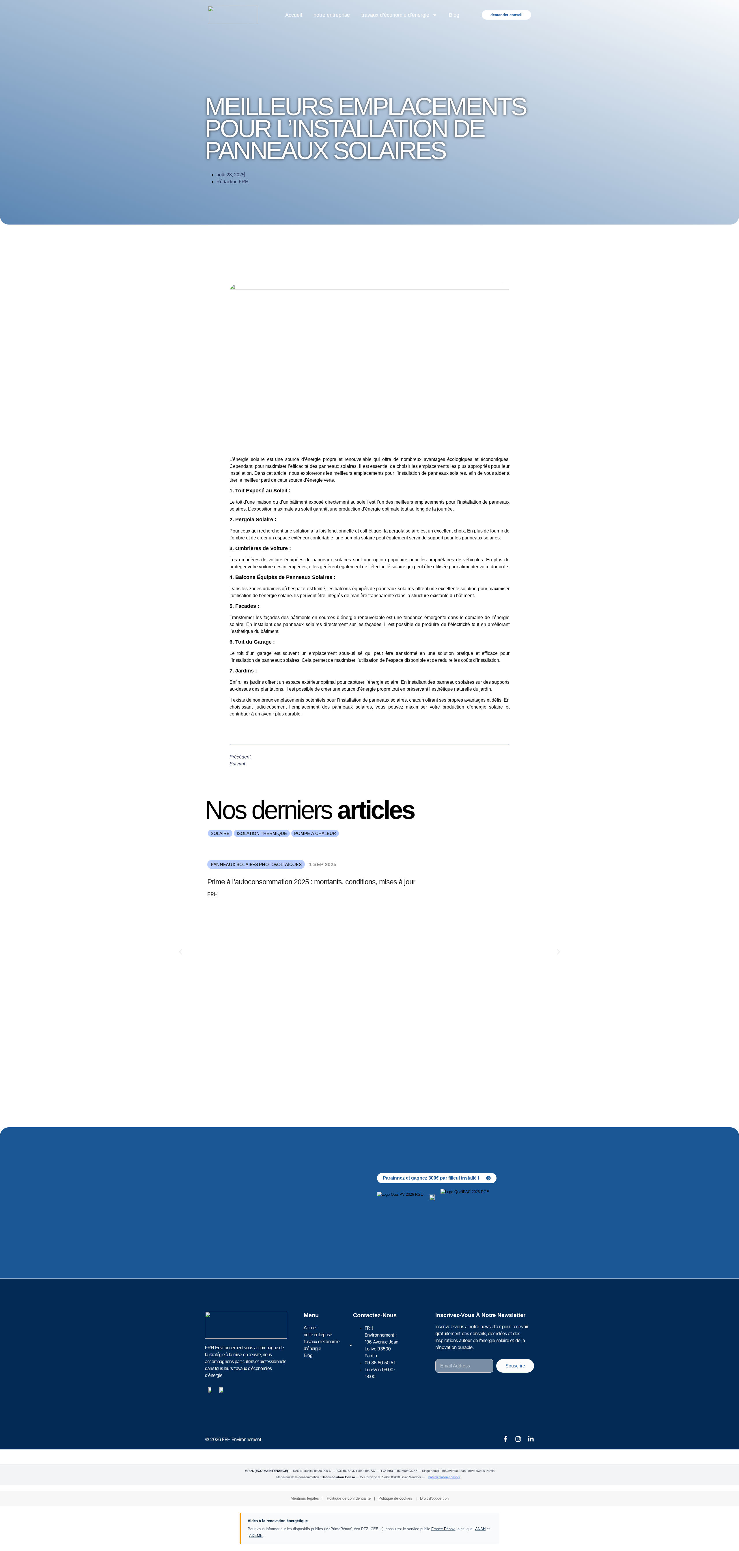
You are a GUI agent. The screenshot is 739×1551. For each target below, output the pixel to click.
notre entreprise (331, 15)
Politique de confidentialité (349, 1498)
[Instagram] (518, 1439)
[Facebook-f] (505, 1439)
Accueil (293, 15)
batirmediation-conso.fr (444, 1477)
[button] (220, 833)
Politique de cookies (395, 1498)
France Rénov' (443, 1529)
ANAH (480, 1529)
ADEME (256, 1535)
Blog (454, 15)
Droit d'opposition (434, 1498)
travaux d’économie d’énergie (395, 15)
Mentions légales (305, 1498)
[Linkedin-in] (531, 1439)
